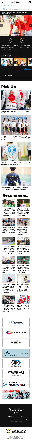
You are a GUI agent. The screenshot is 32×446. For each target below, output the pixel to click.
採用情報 (22, 416)
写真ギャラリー (5, 8)
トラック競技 (9, 5)
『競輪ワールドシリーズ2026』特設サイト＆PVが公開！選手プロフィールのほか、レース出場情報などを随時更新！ (15, 138)
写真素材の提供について (12, 416)
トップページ (3, 5)
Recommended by (23, 312)
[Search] (30, 2)
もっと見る (27, 68)
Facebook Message (23, 419)
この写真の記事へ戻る (9, 75)
